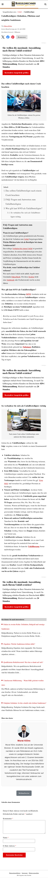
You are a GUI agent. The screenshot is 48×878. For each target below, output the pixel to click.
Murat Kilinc (8, 26)
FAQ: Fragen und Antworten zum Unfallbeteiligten (21, 201)
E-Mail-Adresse (9, 846)
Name (6, 837)
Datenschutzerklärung (15, 873)
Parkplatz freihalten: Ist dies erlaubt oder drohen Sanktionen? (24, 703)
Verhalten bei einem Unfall (22, 248)
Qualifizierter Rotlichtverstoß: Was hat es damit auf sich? (23, 662)
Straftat (31, 277)
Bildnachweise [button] (24, 793)
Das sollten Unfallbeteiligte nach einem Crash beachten (24, 193)
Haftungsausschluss (34, 873)
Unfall (20, 12)
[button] (3, 37)
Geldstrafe (10, 280)
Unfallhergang (33, 546)
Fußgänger (27, 347)
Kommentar (8, 818)
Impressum (25, 873)
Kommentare (22, 37)
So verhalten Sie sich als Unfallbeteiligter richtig (26, 214)
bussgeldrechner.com (9, 12)
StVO (28, 294)
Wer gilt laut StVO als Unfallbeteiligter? (24, 208)
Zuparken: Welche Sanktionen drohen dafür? (19, 644)
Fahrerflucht (16, 277)
